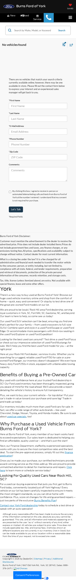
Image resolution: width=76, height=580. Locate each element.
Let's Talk (16, 209)
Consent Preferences (27, 575)
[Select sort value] (70, 45)
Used (26, 15)
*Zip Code (13, 151)
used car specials (16, 416)
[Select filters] (64, 44)
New (12, 15)
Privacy (47, 558)
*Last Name (14, 113)
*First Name (14, 100)
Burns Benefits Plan (45, 500)
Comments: (14, 164)
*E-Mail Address (16, 126)
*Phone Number (16, 139)
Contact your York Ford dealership (19, 505)
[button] (49, 17)
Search (61, 30)
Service (37, 19)
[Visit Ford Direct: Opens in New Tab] (21, 568)
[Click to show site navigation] (70, 17)
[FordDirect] (12, 555)
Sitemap (38, 558)
